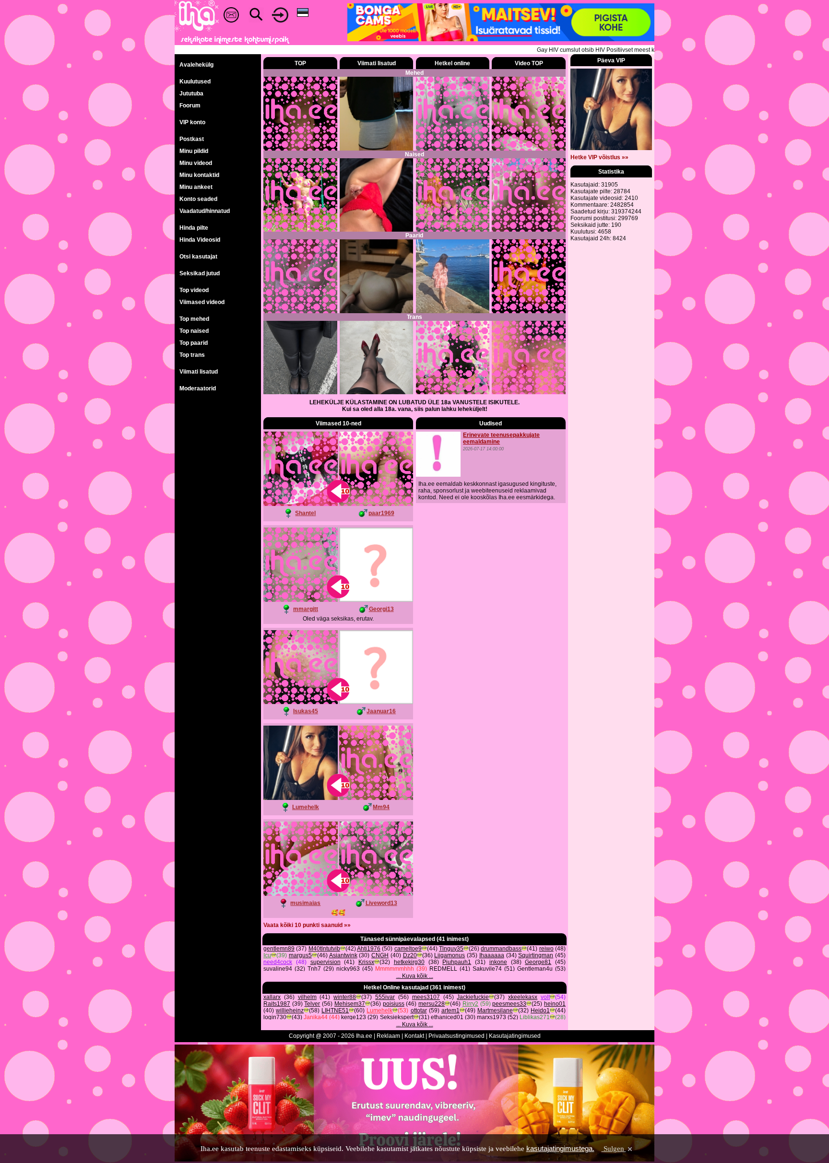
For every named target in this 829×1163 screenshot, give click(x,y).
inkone (498, 962)
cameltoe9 (408, 948)
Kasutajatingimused (515, 1036)
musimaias (305, 903)
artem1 (450, 1010)
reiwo (546, 948)
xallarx (272, 997)
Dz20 (410, 955)
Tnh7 (314, 968)
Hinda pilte (193, 227)
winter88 (344, 997)
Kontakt (414, 1036)
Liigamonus (449, 955)
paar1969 (381, 513)
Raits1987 (276, 1003)
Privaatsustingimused (456, 1036)
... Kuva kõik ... (414, 976)
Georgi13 (381, 609)
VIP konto (192, 122)
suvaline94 (277, 968)
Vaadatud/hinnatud (204, 211)
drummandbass (501, 948)
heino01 (555, 1003)
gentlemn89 (279, 948)
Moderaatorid (197, 388)
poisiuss (393, 1003)
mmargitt (305, 609)
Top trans (192, 355)
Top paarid (193, 343)
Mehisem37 (349, 1003)
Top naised (194, 331)
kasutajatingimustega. (560, 1148)
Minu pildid (193, 151)
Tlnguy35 (451, 948)
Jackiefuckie (473, 997)
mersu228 (431, 1003)
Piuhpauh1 (456, 962)
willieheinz (290, 1010)
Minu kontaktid (199, 175)
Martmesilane (495, 1010)
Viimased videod (202, 302)
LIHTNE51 (335, 1010)
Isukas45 (305, 711)
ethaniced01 (447, 1017)
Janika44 (316, 1017)
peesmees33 (509, 1003)
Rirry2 (470, 1003)
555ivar (385, 997)
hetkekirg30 (409, 962)
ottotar (419, 1010)
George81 (538, 962)
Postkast (191, 139)
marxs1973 (491, 1017)
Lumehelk (305, 807)
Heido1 (540, 1010)
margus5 (300, 955)
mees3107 (426, 997)
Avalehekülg (196, 64)
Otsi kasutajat (198, 256)
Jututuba (191, 93)
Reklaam (388, 1036)
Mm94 (381, 807)
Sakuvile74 (487, 968)
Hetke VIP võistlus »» (599, 157)
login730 (274, 1017)
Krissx (366, 962)
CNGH (380, 955)
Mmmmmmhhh (394, 968)
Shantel (305, 513)
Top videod (194, 290)
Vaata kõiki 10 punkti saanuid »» (307, 925)
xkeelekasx (522, 997)
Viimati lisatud (198, 371)
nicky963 (348, 968)
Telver (312, 1003)
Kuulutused (195, 81)
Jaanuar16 (381, 711)
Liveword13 (381, 903)
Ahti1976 (368, 948)
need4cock (277, 962)
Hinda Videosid (199, 239)
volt (545, 997)
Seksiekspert (397, 1017)
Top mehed (194, 319)
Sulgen (614, 1148)
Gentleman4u (535, 968)
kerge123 (353, 1017)
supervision (325, 962)
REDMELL (443, 968)
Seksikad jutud (199, 273)
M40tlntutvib (324, 948)
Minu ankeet (196, 187)
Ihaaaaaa (491, 955)
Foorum (190, 105)
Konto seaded (198, 199)
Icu (267, 955)
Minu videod (195, 163)
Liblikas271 (535, 1017)
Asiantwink (343, 955)
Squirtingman (535, 955)
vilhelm (307, 997)
